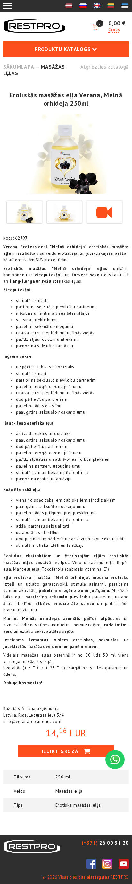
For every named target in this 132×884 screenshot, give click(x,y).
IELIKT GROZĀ (61, 751)
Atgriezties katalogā (104, 67)
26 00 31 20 (105, 843)
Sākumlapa (18, 67)
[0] (95, 27)
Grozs (114, 29)
